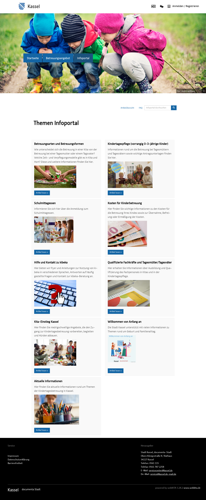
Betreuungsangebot (58, 58)
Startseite (33, 58)
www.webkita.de (192, 488)
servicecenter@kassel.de (161, 470)
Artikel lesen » (42, 193)
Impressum (13, 456)
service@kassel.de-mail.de (163, 474)
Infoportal (83, 58)
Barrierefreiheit (15, 463)
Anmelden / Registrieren (185, 6)
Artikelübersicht (127, 108)
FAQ (141, 108)
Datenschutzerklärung (18, 460)
